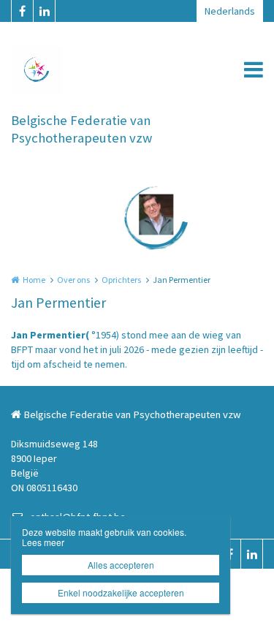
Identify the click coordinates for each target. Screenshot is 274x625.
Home (34, 279)
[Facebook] (22, 11)
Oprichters (121, 279)
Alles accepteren (121, 564)
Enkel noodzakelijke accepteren (121, 592)
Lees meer (43, 542)
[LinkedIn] (44, 11)
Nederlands (230, 11)
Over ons (73, 279)
